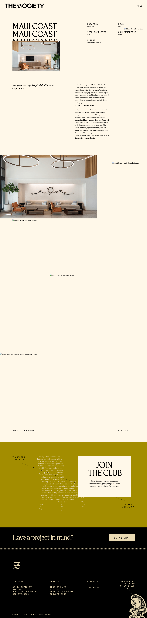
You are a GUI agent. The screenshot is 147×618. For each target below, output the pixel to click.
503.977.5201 (20, 594)
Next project (126, 430)
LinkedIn (92, 581)
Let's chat (122, 538)
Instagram (93, 587)
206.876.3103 (58, 594)
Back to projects (23, 430)
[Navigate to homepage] (24, 6)
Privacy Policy (43, 614)
